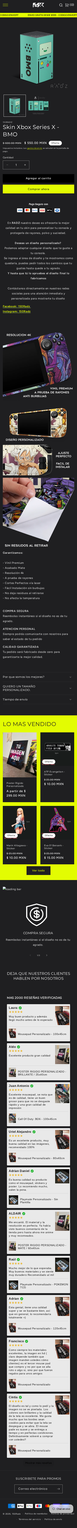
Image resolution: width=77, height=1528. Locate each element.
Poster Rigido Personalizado (15, 784)
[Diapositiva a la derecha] (47, 955)
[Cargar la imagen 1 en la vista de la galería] (15, 106)
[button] (38, 677)
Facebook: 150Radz (17, 306)
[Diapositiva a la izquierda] (30, 955)
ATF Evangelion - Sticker (54, 773)
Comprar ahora (38, 189)
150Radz (16, 1514)
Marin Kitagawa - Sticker (17, 847)
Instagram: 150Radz (17, 311)
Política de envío (53, 1519)
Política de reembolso (36, 1514)
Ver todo (38, 870)
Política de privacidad (62, 1514)
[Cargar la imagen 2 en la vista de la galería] (38, 106)
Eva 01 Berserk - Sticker (54, 847)
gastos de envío (34, 148)
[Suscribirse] (58, 1489)
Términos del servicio (30, 1519)
